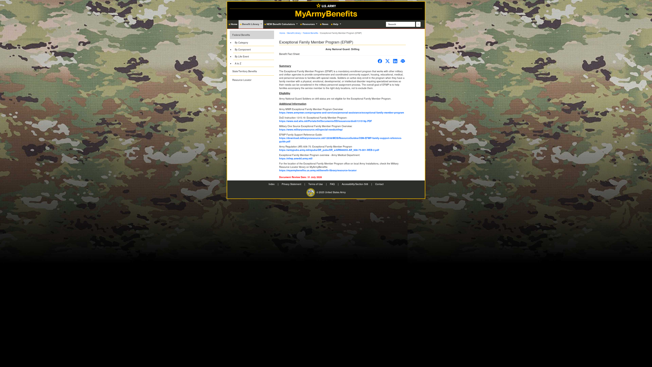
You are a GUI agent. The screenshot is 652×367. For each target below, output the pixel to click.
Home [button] (234, 24)
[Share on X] (388, 61)
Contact (379, 184)
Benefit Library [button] (251, 24)
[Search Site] (418, 24)
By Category (241, 42)
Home (282, 32)
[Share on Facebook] (380, 61)
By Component (243, 49)
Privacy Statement (292, 184)
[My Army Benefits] (326, 5)
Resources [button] (308, 24)
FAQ (332, 184)
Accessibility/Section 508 (355, 184)
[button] (252, 49)
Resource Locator (241, 80)
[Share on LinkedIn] (395, 61)
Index (272, 184)
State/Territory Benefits (244, 71)
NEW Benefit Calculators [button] (281, 24)
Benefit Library (294, 32)
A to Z (238, 63)
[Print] (403, 61)
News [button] (325, 24)
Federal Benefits (241, 35)
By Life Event (242, 56)
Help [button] (336, 24)
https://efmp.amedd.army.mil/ (296, 158)
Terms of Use (315, 184)
